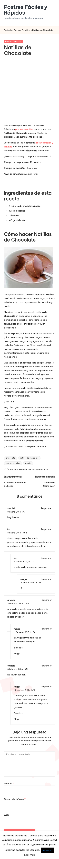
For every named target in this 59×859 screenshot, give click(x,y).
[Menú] (7, 25)
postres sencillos (13, 463)
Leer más (29, 854)
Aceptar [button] (47, 850)
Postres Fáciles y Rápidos (25, 10)
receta (28, 463)
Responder (46, 508)
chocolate (10, 458)
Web (6, 814)
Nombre (9, 783)
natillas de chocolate (29, 458)
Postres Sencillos (22, 30)
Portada (8, 30)
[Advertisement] (29, 91)
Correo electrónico (15, 799)
